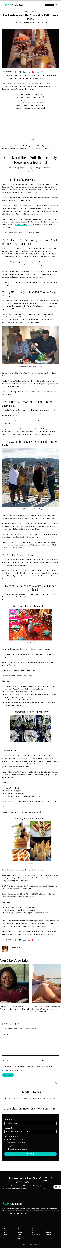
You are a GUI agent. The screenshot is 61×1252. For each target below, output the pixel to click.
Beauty (19, 1230)
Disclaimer (23, 1244)
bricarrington (19, 22)
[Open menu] (56, 5)
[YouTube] (18, 1213)
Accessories (48, 1232)
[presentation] (14, 983)
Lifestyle (33, 11)
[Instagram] (10, 1213)
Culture (27, 11)
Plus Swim (34, 1229)
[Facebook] (16, 72)
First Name (8, 1119)
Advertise (6, 1230)
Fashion (47, 1229)
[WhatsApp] (38, 72)
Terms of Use (30, 1244)
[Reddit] (29, 72)
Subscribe (30, 1154)
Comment (7, 1034)
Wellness (19, 1236)
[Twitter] (7, 1213)
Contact (5, 1234)
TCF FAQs (6, 1232)
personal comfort (21, 225)
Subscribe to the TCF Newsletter (13, 1070)
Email (25, 1061)
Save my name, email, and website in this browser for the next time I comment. (28, 1066)
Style (19, 1229)
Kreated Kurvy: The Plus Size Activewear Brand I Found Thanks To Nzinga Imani (32, 1098)
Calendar (33, 1232)
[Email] (42, 72)
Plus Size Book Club (36, 1234)
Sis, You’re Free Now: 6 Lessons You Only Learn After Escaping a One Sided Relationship (46, 1008)
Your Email (8, 1128)
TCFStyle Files (48, 1234)
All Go (33, 171)
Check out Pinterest (15, 434)
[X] (20, 72)
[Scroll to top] (4, 1247)
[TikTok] (25, 1213)
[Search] (56, 1083)
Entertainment (20, 1232)
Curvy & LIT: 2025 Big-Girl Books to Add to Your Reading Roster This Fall (14, 1007)
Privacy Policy (37, 1244)
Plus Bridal (34, 1230)
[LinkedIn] (24, 72)
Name (5, 1061)
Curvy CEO (20, 1238)
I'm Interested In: (10, 1136)
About (5, 1229)
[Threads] (14, 1213)
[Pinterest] (33, 72)
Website (45, 1061)
